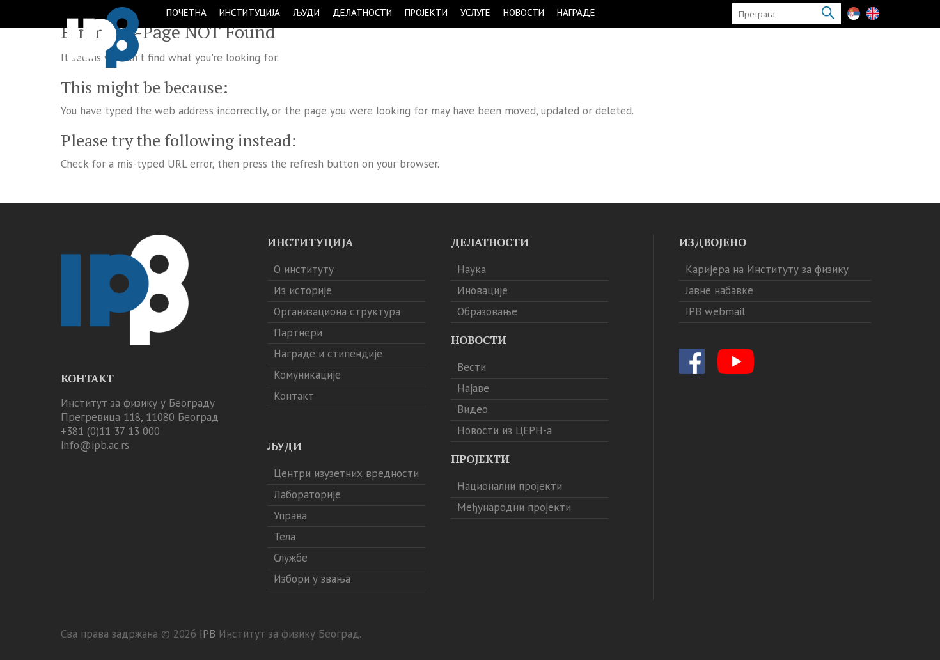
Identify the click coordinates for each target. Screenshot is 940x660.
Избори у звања (312, 579)
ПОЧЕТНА (186, 12)
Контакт (294, 396)
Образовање (487, 311)
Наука (471, 269)
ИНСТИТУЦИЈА (249, 12)
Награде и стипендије (328, 354)
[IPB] (103, 37)
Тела (284, 537)
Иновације (482, 290)
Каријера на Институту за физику (767, 269)
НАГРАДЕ (576, 12)
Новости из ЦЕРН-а (504, 430)
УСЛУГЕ (475, 12)
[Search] (828, 13)
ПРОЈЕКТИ (426, 12)
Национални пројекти (509, 486)
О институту (304, 269)
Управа (290, 515)
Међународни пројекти (514, 507)
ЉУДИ (306, 12)
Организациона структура (337, 311)
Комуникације (307, 375)
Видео (472, 409)
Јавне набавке (719, 290)
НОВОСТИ (523, 12)
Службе (291, 558)
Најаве (473, 388)
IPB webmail (715, 311)
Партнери (298, 333)
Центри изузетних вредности (346, 473)
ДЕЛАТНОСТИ (362, 12)
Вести (471, 367)
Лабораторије (307, 494)
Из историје (303, 290)
